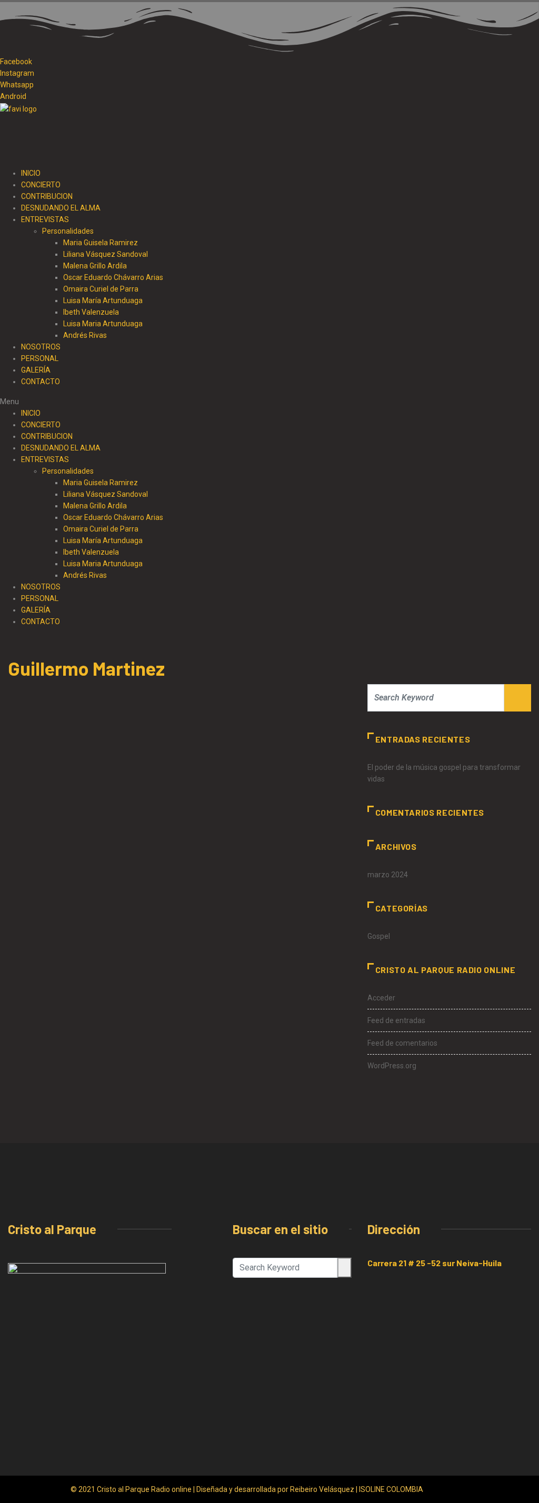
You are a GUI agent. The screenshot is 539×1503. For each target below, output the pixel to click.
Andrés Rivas (85, 335)
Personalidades (68, 471)
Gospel (378, 936)
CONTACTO (40, 381)
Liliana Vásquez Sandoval (105, 494)
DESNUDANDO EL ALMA (61, 448)
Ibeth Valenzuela (91, 312)
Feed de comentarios (402, 1043)
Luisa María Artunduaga (103, 300)
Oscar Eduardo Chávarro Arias (113, 517)
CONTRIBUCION (47, 436)
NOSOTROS (41, 347)
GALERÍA (36, 370)
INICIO (31, 413)
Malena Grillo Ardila (95, 506)
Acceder (381, 998)
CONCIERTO (41, 424)
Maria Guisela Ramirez (100, 482)
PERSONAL (39, 358)
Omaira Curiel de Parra (100, 289)
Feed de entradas (396, 1020)
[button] (269, 401)
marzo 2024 (387, 874)
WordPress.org (391, 1065)
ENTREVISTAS (45, 459)
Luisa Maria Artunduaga (103, 323)
